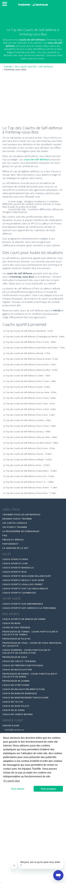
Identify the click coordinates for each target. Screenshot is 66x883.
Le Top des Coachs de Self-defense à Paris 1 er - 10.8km (28, 482)
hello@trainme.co (14, 729)
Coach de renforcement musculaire (25, 697)
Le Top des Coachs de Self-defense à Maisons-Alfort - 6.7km (30, 370)
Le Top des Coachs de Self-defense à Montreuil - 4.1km (28, 331)
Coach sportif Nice (14, 571)
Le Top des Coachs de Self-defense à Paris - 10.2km (26, 465)
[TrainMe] (33, 4)
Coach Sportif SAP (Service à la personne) (29, 608)
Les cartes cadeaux (14, 522)
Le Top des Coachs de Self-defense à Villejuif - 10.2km (27, 459)
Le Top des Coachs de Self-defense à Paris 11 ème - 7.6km (29, 381)
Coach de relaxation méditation (23, 689)
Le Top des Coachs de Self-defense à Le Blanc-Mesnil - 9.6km (30, 443)
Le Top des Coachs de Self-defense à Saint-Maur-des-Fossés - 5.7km (34, 347)
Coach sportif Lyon (15, 563)
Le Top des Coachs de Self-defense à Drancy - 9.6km (27, 431)
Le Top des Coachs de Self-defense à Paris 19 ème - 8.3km (29, 398)
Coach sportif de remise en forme (23, 619)
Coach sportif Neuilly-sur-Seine (23, 580)
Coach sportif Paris (15, 559)
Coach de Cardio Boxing (17, 714)
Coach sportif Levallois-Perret (22, 584)
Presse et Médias (13, 539)
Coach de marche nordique (19, 693)
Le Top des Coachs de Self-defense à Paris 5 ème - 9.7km (29, 448)
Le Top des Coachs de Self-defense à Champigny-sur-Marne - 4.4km (33, 336)
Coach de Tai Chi (12, 701)
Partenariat (10, 543)
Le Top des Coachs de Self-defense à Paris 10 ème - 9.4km (29, 426)
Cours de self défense (16, 627)
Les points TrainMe (14, 527)
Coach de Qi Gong (13, 710)
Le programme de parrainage (20, 531)
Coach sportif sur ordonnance (22, 603)
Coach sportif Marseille (18, 567)
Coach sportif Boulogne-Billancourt (26, 576)
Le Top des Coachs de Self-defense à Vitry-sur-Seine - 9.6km (30, 437)
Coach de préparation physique (22, 665)
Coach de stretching (15, 685)
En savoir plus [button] (12, 780)
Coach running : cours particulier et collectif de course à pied (26, 651)
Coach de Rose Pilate (15, 705)
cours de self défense (36, 159)
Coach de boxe (11, 623)
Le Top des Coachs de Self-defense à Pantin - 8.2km (26, 387)
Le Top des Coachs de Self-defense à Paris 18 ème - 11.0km (30, 487)
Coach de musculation (17, 669)
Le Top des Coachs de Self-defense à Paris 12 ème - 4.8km (29, 342)
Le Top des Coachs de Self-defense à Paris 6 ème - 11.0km (29, 493)
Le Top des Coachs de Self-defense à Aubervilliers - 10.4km (30, 470)
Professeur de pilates (16, 638)
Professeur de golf (14, 657)
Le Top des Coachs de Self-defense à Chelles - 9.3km (27, 420)
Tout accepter (48, 788)
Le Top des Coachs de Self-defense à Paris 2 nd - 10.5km (28, 476)
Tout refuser (17, 788)
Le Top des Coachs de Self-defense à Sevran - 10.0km (27, 454)
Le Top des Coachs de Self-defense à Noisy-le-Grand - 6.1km (30, 359)
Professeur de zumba (16, 680)
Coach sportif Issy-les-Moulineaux (25, 588)
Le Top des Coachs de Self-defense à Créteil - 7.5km (26, 375)
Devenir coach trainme (17, 518)
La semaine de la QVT (15, 548)
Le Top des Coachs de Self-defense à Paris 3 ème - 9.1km (29, 403)
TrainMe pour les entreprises (21, 514)
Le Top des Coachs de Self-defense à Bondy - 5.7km (26, 353)
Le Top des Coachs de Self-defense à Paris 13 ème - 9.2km (29, 409)
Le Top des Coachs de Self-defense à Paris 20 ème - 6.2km (29, 364)
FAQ (4, 535)
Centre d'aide (10, 725)
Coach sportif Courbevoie (19, 592)
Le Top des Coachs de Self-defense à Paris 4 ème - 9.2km (29, 415)
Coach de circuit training (19, 661)
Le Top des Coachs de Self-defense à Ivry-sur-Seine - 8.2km (29, 392)
